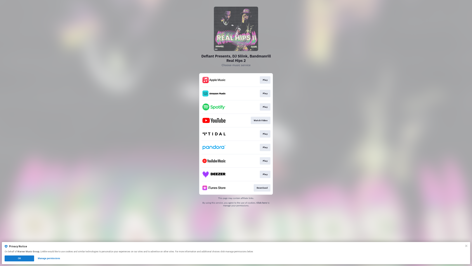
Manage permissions (49, 258)
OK (19, 258)
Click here (261, 202)
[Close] (466, 246)
